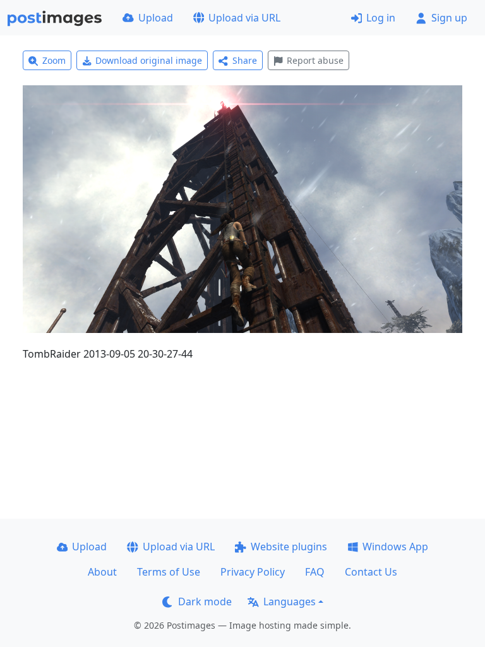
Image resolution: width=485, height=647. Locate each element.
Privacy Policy (252, 572)
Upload (155, 18)
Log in (380, 18)
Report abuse (315, 60)
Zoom (54, 60)
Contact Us (371, 572)
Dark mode (205, 601)
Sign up (449, 18)
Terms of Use (168, 572)
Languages (289, 601)
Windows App (395, 546)
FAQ (315, 572)
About (102, 572)
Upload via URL (244, 18)
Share (244, 60)
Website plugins (289, 546)
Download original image (148, 60)
